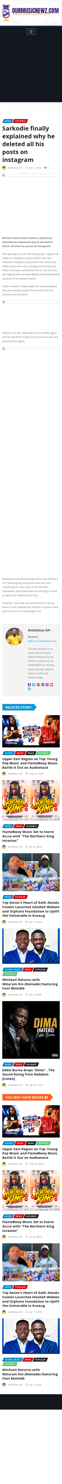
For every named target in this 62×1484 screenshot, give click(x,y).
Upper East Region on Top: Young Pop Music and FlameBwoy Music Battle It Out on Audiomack (30, 763)
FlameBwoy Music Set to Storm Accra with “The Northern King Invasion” (28, 836)
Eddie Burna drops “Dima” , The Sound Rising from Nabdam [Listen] (28, 1074)
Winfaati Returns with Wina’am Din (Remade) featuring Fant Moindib (30, 983)
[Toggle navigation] (31, 32)
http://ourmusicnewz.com (42, 641)
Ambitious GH (15, 167)
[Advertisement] (31, 67)
